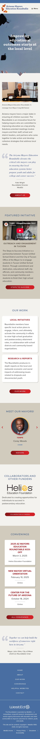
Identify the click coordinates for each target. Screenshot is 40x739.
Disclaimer (32, 731)
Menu (36, 9)
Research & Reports (20, 358)
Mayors (20, 453)
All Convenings (20, 617)
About (20, 675)
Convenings (20, 684)
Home (20, 670)
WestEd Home (8, 731)
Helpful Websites (20, 688)
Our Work (20, 391)
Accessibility (20, 733)
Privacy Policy (21, 731)
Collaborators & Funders (20, 514)
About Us (20, 195)
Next (37, 427)
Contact (20, 693)
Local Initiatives (20, 320)
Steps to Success (20, 287)
